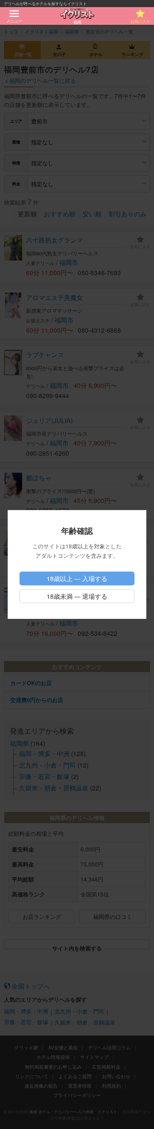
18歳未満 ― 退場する (77, 596)
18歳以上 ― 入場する (77, 578)
